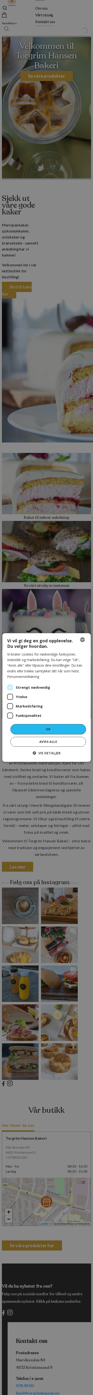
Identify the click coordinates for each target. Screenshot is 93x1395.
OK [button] (48, 729)
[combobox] (82, 639)
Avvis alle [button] (48, 741)
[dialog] (46, 697)
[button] (47, 753)
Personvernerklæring (23, 676)
